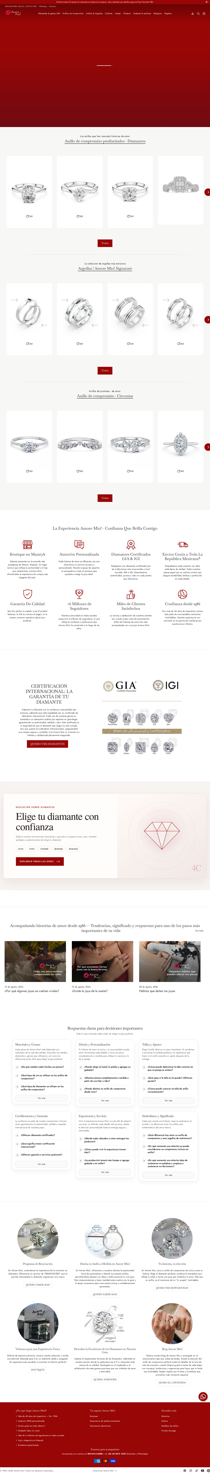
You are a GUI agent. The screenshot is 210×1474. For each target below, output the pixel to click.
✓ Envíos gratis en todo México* (30, 1425)
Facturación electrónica (100, 1425)
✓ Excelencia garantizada (27, 1445)
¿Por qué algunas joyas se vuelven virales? (32, 991)
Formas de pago (168, 1430)
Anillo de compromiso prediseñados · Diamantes (105, 141)
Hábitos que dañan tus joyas (157, 991)
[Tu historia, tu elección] (172, 1238)
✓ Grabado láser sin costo (28, 1430)
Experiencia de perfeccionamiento (105, 1421)
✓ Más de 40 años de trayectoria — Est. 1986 (36, 1416)
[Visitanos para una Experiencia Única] (37, 1323)
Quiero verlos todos (134, 115)
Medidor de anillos (169, 1425)
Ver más (41, 1098)
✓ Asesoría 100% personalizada (30, 1421)
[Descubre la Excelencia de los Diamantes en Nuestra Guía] (105, 1323)
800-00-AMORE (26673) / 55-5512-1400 (21, 6)
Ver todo (199, 930)
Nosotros (165, 1416)
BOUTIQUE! (38, 1369)
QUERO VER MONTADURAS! (172, 1287)
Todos (105, 243)
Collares (109, 13)
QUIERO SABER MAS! (38, 1284)
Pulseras (127, 13)
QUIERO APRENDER (105, 1379)
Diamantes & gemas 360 (49, 13)
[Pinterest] (208, 1470)
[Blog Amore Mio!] (172, 1323)
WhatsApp (43, 6)
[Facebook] (184, 1470)
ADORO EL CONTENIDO (172, 1382)
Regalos (168, 13)
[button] (29, 216)
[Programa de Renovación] (37, 1238)
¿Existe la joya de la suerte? (90, 991)
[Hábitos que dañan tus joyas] (169, 961)
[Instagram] (190, 1470)
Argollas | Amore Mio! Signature (105, 268)
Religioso (158, 13)
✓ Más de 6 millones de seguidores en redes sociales (40, 1435)
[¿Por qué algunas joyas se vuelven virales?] (35, 961)
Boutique (52, 6)
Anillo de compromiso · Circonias (105, 396)
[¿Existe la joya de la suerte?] (102, 961)
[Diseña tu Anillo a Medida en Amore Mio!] (105, 1238)
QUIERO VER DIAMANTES (47, 744)
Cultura (164, 1421)
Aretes (118, 13)
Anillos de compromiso (73, 13)
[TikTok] (196, 1470)
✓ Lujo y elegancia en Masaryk (29, 1440)
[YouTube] (202, 1470)
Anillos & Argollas (94, 13)
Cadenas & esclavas (142, 13)
